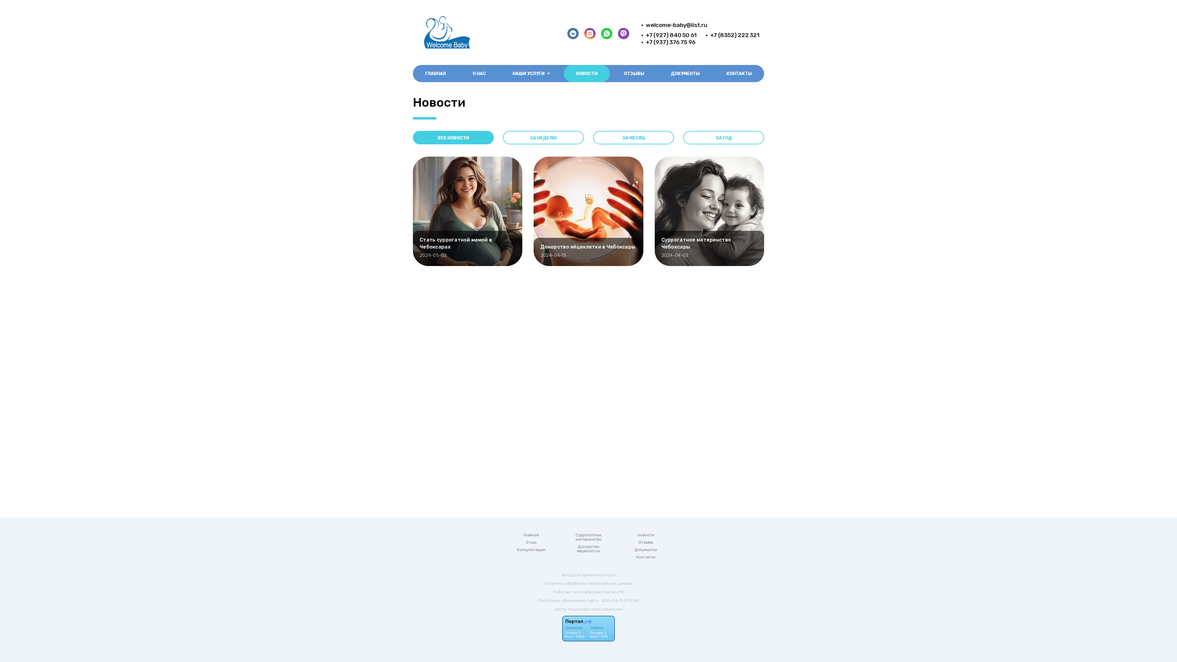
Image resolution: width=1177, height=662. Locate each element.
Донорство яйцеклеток (588, 549)
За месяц (633, 138)
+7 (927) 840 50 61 (671, 35)
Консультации (531, 550)
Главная (435, 73)
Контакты (739, 73)
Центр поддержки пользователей (588, 609)
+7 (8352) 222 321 (734, 35)
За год (724, 138)
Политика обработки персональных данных (588, 583)
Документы (685, 73)
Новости (587, 73)
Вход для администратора (588, 575)
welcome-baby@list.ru (676, 25)
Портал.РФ (613, 592)
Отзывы (634, 73)
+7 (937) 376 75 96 (670, 42)
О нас (479, 73)
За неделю (543, 138)
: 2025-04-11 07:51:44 (619, 600)
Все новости (453, 138)
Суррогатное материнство (589, 537)
